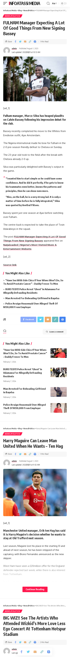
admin (14, 48)
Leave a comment (56, 332)
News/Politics (12, 16)
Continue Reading (35, 589)
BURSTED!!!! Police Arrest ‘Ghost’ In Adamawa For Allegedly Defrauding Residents (22, 373)
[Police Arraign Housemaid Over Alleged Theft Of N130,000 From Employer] (58, 408)
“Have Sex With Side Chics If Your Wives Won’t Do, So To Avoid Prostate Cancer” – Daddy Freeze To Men (25, 353)
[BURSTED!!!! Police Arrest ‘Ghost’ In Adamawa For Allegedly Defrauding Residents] (58, 372)
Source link (10, 264)
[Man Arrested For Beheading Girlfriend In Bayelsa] (58, 392)
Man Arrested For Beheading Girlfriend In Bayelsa (32, 298)
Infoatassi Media (24, 3)
